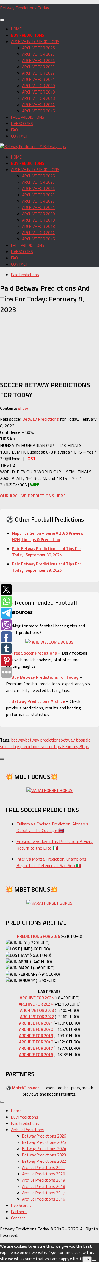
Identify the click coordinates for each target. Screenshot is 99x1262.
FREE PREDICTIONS (27, 117)
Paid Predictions (25, 274)
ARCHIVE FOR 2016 (38, 111)
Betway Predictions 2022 (44, 1161)
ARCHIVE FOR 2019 (38, 92)
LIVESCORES (22, 123)
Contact (18, 1218)
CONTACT (19, 136)
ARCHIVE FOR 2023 (38, 67)
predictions (30, 746)
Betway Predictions (40, 419)
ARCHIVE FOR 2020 (38, 86)
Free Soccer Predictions (34, 653)
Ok (87, 1259)
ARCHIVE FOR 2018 (38, 98)
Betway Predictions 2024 (44, 1148)
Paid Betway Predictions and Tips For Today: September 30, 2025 (46, 551)
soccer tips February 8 (61, 746)
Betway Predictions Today (24, 7)
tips (85, 746)
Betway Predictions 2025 (44, 1142)
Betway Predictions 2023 (44, 1155)
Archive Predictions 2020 (43, 1174)
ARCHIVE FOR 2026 (38, 48)
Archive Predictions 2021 (43, 1167)
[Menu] (2, 20)
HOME (16, 29)
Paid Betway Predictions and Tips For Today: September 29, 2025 (46, 567)
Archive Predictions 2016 (43, 1199)
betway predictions (43, 740)
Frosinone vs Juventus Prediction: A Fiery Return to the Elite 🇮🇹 (54, 844)
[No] (94, 1260)
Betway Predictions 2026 (44, 1136)
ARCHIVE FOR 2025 (38, 54)
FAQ (14, 130)
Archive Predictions (27, 1130)
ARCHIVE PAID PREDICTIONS (35, 41)
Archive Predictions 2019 (43, 1180)
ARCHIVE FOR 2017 (38, 104)
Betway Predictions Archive (38, 701)
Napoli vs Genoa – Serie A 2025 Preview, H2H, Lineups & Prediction (48, 536)
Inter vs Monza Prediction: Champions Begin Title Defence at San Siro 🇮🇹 (51, 862)
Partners (19, 1212)
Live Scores (21, 1205)
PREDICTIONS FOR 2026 (38, 936)
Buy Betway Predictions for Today (45, 677)
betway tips (72, 740)
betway (18, 740)
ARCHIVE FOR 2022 (38, 73)
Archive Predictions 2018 (43, 1186)
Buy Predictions (24, 1117)
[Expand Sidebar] (2, 759)
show (23, 408)
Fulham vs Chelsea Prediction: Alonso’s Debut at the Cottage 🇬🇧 (52, 827)
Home (16, 1111)
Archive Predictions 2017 (43, 1193)
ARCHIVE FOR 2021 (38, 79)
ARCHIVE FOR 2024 (38, 60)
